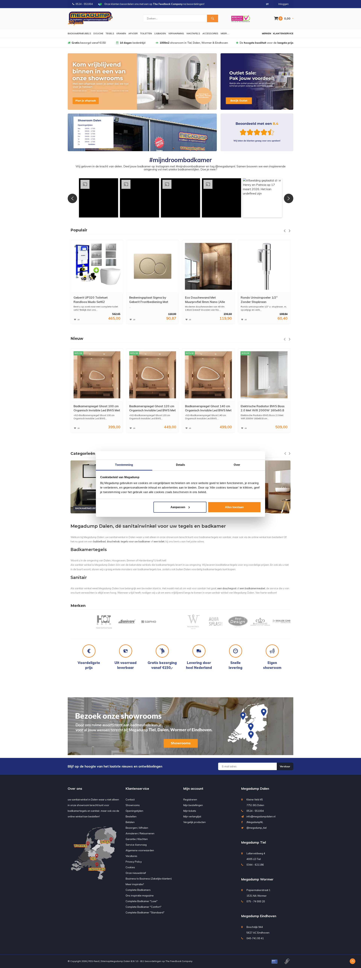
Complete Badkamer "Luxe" (142, 901)
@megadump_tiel (256, 827)
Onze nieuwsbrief (136, 872)
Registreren (190, 799)
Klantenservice (283, 33)
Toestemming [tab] (124, 464)
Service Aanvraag (136, 844)
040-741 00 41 (255, 938)
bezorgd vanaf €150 (89, 42)
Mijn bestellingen (193, 805)
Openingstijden (134, 810)
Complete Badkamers (138, 889)
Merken (266, 33)
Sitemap (105, 961)
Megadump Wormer (257, 879)
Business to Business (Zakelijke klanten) (149, 878)
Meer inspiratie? (135, 884)
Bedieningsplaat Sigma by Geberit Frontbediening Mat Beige (93, 300)
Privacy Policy (134, 861)
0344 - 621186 (255, 864)
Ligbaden (160, 33)
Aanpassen (178, 507)
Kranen (121, 33)
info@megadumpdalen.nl (260, 816)
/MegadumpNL (254, 822)
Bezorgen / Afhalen (137, 827)
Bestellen (131, 816)
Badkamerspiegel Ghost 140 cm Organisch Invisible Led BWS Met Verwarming (152, 408)
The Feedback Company (178, 961)
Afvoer (133, 33)
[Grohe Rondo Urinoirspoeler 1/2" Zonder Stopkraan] (208, 266)
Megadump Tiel (253, 842)
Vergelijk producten (194, 822)
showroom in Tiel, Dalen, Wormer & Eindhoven (194, 42)
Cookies (130, 867)
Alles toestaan (234, 507)
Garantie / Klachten (137, 839)
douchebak (113, 541)
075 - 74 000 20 (255, 901)
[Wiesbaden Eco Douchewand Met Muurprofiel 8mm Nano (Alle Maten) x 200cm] (152, 266)
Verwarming (176, 33)
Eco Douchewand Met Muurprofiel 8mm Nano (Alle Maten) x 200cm (149, 300)
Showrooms (133, 805)
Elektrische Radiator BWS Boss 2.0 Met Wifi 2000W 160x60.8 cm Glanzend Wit (207, 408)
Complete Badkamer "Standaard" (145, 912)
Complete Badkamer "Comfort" (144, 906)
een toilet (159, 541)
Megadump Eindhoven (258, 916)
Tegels (110, 33)
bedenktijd (132, 42)
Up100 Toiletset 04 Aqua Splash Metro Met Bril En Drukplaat (264, 300)
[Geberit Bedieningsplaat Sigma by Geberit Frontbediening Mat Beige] (97, 266)
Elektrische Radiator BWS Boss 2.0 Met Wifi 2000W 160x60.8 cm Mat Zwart (262, 408)
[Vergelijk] (267, 3)
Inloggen (283, 3)
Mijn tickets (189, 810)
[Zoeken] (212, 18)
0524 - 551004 (84, 3)
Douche (98, 33)
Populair (79, 230)
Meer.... (225, 33)
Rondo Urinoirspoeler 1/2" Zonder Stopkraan (203, 300)
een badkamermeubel (252, 588)
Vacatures (131, 855)
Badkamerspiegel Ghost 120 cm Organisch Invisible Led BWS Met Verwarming (97, 408)
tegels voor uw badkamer (135, 541)
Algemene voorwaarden (140, 850)
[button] (98, 197)
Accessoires (210, 33)
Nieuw (77, 338)
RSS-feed (93, 961)
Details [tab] (180, 464)
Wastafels (193, 33)
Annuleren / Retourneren (140, 833)
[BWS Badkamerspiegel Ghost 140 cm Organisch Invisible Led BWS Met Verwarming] (152, 374)
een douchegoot (226, 588)
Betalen (130, 822)
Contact (130, 799)
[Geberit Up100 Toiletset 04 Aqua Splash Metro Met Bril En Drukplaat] (264, 266)
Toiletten (146, 33)
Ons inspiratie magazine (140, 895)
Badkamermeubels (79, 33)
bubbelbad (99, 541)
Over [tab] (237, 464)
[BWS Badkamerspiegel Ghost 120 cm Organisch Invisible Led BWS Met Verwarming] (97, 374)
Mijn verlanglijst (192, 816)
